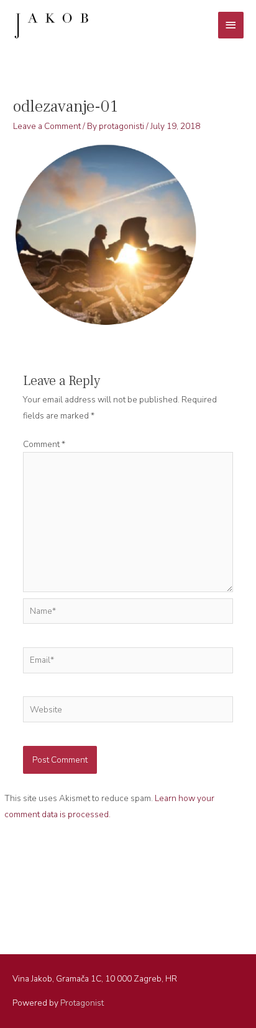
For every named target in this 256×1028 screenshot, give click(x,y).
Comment (44, 444)
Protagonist (82, 1003)
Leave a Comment (47, 126)
